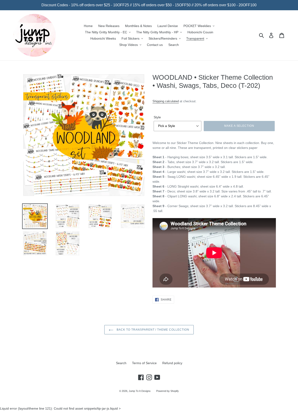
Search (121, 363)
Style (157, 117)
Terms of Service (144, 363)
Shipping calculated (165, 101)
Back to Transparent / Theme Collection (152, 329)
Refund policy (172, 363)
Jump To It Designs (140, 391)
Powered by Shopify (167, 391)
